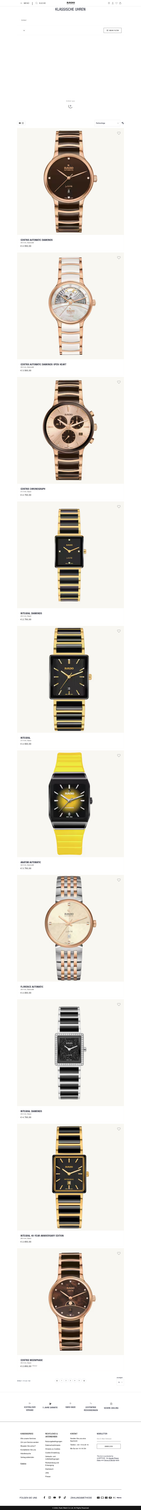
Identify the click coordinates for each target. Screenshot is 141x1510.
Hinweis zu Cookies (52, 1449)
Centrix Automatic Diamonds (37, 239)
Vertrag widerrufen (27, 1457)
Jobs (47, 1472)
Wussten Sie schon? (28, 1446)
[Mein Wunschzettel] (116, 3)
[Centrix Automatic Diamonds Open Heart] (70, 306)
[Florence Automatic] (70, 928)
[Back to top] (70, 106)
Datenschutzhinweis (52, 1445)
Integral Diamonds (31, 613)
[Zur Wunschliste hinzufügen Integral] (119, 631)
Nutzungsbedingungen (53, 1441)
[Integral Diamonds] (70, 555)
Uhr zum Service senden (29, 1442)
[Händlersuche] (109, 3)
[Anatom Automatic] (70, 803)
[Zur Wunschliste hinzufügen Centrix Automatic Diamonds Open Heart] (119, 258)
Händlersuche (25, 1453)
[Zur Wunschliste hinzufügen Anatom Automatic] (119, 755)
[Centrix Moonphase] (70, 1301)
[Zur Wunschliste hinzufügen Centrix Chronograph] (119, 382)
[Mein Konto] (112, 3)
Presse (48, 1476)
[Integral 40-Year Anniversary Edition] (70, 1177)
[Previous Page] (57, 1381)
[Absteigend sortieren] (122, 123)
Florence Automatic (32, 986)
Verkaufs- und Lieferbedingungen (52, 1457)
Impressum (49, 1469)
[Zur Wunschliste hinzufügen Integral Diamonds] (119, 506)
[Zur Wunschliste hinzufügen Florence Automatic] (119, 880)
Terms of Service (109, 1460)
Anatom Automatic (31, 862)
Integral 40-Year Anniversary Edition (42, 1235)
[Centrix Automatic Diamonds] (70, 181)
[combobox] (23, 30)
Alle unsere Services (28, 1438)
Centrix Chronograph (33, 488)
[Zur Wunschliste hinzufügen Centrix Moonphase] (119, 1253)
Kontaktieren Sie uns (28, 1449)
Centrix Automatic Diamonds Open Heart (43, 364)
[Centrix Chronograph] (70, 430)
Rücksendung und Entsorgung (52, 1463)
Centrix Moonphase (32, 1360)
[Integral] (70, 679)
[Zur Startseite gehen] (71, 3)
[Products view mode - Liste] (20, 123)
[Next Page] (84, 1381)
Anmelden (109, 1446)
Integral (26, 737)
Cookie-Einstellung (52, 1452)
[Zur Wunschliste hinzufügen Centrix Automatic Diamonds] (119, 133)
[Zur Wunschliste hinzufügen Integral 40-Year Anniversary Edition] (119, 1129)
